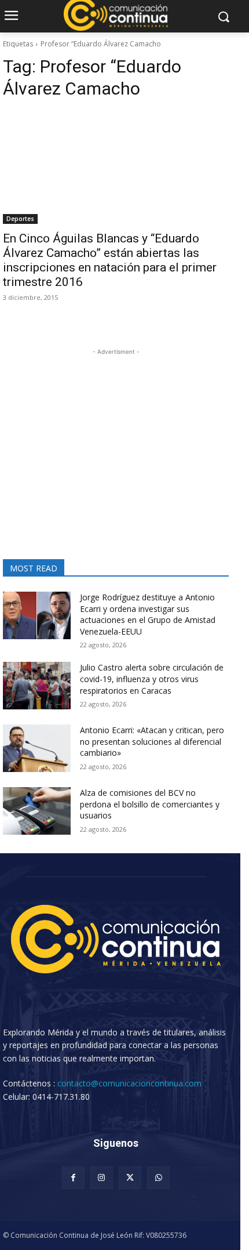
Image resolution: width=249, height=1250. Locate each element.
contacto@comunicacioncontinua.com (129, 1083)
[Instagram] (101, 1177)
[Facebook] (73, 1177)
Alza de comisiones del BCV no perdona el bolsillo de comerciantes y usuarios (149, 804)
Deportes (20, 219)
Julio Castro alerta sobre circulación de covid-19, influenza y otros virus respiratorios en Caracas (152, 678)
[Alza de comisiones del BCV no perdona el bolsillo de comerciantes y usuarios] (37, 811)
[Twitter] (130, 1177)
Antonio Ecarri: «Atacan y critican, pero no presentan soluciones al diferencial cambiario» (152, 741)
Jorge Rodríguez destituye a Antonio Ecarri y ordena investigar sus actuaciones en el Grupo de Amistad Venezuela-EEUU (147, 614)
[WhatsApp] (158, 1177)
